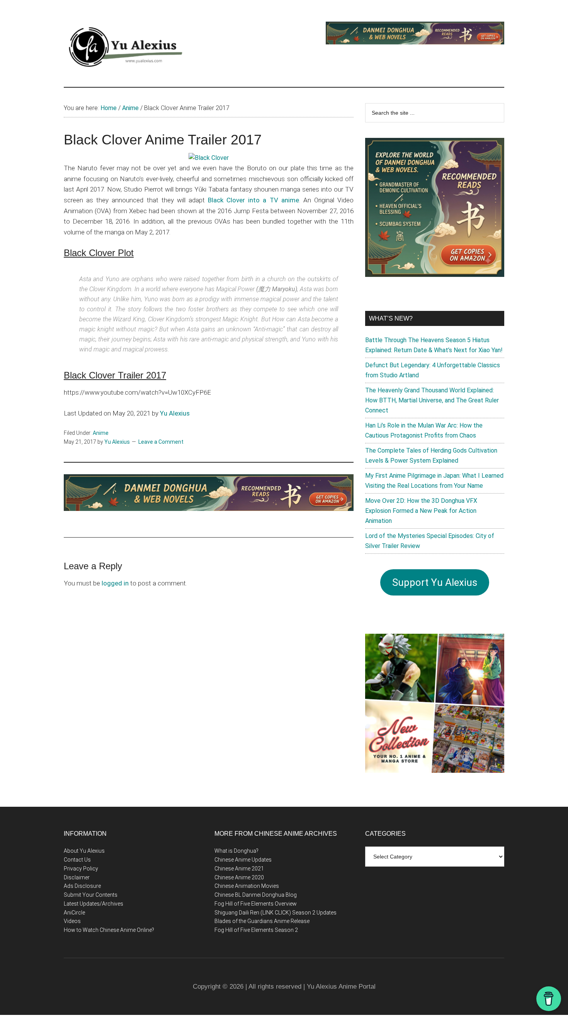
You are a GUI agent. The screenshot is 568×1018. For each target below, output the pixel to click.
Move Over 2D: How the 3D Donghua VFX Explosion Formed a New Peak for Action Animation (421, 510)
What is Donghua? (236, 851)
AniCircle (74, 912)
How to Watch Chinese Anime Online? (109, 930)
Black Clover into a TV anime (253, 200)
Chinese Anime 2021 (239, 868)
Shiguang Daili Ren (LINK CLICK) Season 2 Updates (275, 912)
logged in (115, 583)
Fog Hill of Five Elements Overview (255, 904)
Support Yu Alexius (434, 582)
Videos (72, 921)
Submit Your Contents (90, 895)
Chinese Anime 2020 (239, 877)
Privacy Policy (81, 868)
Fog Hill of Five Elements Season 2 (256, 930)
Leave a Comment (161, 442)
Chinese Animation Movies (246, 886)
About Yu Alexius (84, 851)
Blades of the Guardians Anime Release (262, 921)
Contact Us (77, 860)
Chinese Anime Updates (243, 860)
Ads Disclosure (82, 886)
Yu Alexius (175, 413)
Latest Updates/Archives (93, 904)
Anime (101, 433)
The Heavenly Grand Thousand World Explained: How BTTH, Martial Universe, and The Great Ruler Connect (432, 400)
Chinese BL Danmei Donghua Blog (255, 895)
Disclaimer (77, 877)
